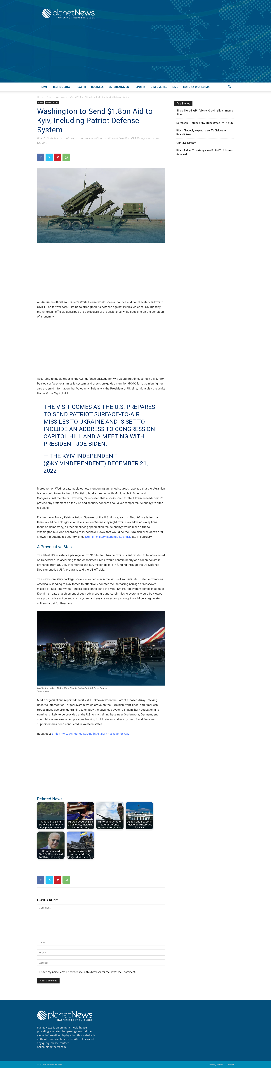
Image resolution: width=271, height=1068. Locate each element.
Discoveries (159, 87)
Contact (230, 1064)
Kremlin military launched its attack (108, 536)
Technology (61, 87)
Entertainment (120, 87)
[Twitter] (49, 157)
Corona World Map (197, 87)
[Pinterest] (57, 157)
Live (175, 87)
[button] (229, 87)
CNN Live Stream (186, 142)
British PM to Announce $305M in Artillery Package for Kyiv (90, 733)
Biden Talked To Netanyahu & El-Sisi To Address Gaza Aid (204, 152)
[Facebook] (40, 157)
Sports (140, 87)
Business (97, 87)
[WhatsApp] (66, 157)
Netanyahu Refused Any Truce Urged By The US (204, 122)
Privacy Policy (216, 1064)
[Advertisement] (135, 55)
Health (81, 87)
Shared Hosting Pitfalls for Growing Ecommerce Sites (204, 112)
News (50, 97)
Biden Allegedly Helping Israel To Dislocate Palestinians (201, 132)
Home (44, 87)
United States (52, 102)
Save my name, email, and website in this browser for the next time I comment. (88, 971)
